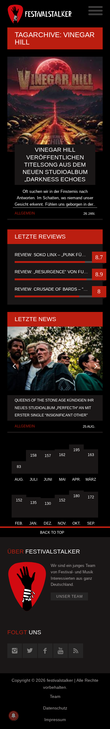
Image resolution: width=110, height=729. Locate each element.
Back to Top (52, 532)
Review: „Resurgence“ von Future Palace (55, 271)
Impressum (55, 719)
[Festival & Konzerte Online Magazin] (31, 14)
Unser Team (69, 596)
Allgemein (25, 213)
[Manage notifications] (13, 715)
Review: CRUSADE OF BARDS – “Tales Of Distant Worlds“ (55, 289)
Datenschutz (55, 708)
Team (55, 696)
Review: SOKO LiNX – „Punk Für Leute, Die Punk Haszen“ (55, 254)
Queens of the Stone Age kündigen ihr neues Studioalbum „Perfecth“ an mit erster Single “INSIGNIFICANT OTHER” (54, 407)
